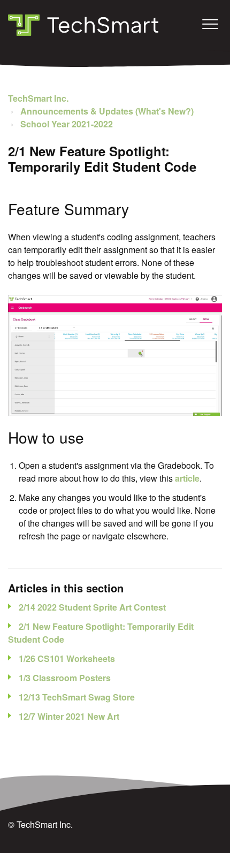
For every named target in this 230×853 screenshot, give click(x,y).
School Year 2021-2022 (66, 124)
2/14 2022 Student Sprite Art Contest (92, 607)
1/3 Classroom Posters (65, 678)
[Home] (83, 25)
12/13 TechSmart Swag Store (77, 697)
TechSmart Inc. (38, 98)
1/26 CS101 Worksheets (67, 658)
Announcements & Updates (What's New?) (107, 111)
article (187, 478)
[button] (210, 24)
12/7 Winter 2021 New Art (69, 716)
